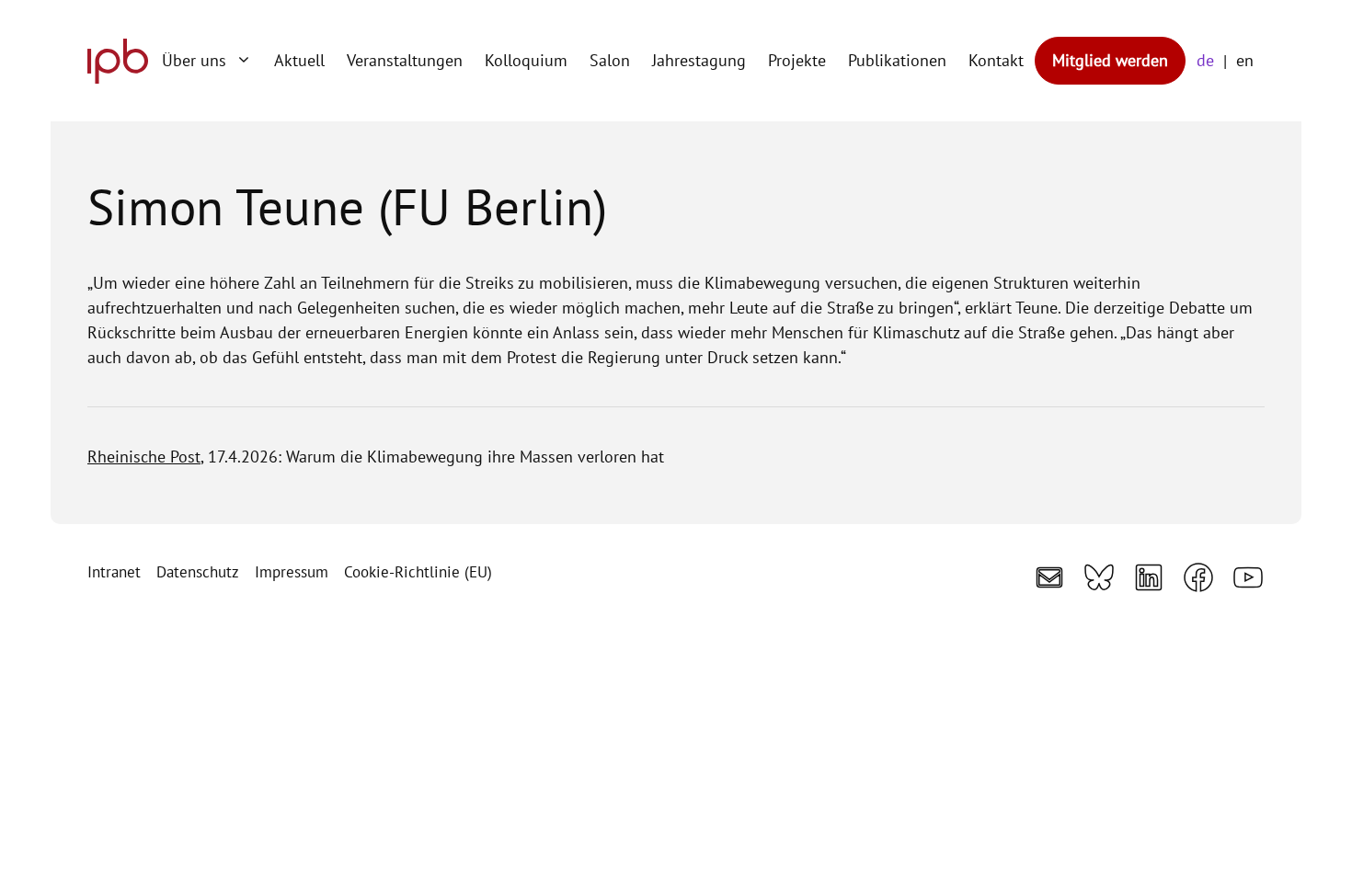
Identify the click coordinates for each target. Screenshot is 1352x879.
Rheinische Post (144, 456)
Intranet (114, 572)
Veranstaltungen (405, 60)
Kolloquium (526, 60)
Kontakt (996, 60)
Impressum (291, 572)
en (1245, 60)
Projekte (797, 60)
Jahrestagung (699, 60)
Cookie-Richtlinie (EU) (418, 572)
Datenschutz (197, 572)
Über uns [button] (194, 60)
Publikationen (897, 60)
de (1205, 60)
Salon (610, 60)
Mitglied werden (1110, 60)
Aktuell (299, 60)
